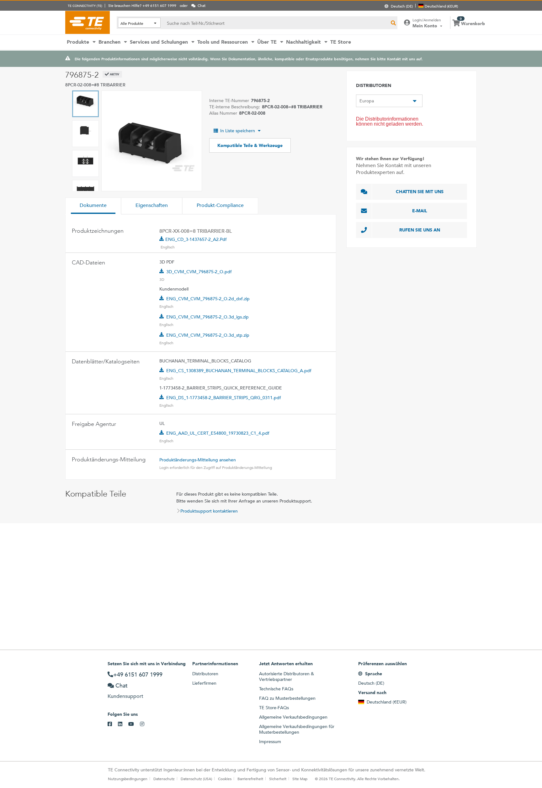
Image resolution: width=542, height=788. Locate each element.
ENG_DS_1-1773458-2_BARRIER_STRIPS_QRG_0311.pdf (223, 397)
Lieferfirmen (204, 683)
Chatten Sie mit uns (420, 191)
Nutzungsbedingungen (127, 778)
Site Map (299, 778)
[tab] (93, 206)
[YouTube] (134, 724)
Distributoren (205, 674)
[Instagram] (145, 724)
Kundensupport (125, 696)
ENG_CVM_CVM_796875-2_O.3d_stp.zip (207, 335)
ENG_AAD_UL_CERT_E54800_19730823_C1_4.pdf (217, 433)
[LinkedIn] (123, 724)
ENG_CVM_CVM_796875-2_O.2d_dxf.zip (208, 299)
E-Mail (419, 211)
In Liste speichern (237, 130)
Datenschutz (164, 778)
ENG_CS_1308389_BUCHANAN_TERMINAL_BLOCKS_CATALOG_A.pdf (238, 370)
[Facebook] (113, 724)
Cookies (224, 778)
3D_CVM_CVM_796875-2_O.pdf (199, 271)
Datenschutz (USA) (196, 778)
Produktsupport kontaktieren (209, 511)
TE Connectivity (87, 22)
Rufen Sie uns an (419, 230)
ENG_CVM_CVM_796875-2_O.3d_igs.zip (207, 317)
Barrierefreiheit (250, 778)
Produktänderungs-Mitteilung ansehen (197, 460)
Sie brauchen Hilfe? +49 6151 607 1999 (142, 5)
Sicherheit (277, 778)
